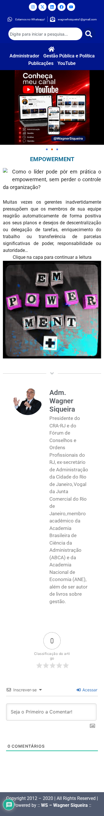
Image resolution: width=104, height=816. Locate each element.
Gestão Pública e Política (69, 56)
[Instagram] (33, 7)
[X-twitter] (42, 7)
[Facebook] (61, 7)
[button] (47, 149)
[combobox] (45, 34)
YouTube (66, 63)
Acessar (89, 689)
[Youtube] (71, 7)
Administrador (24, 56)
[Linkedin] (52, 7)
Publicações (40, 63)
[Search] (89, 34)
